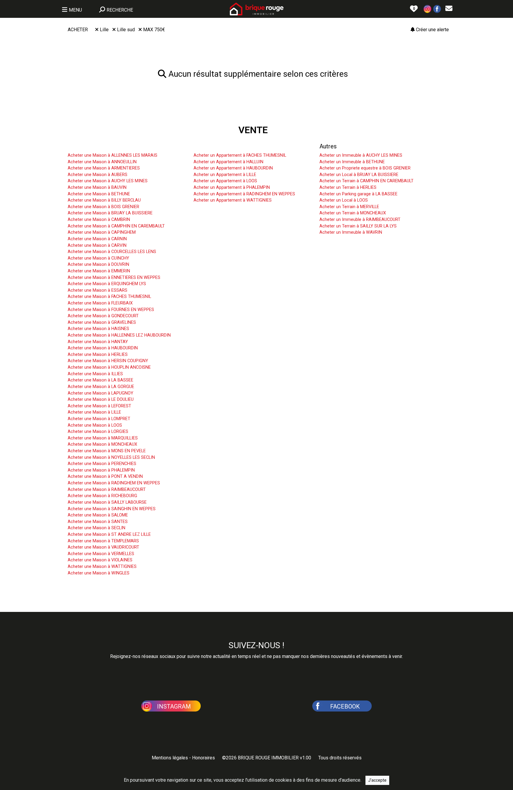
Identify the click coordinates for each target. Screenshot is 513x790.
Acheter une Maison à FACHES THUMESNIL (109, 296)
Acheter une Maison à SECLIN (96, 527)
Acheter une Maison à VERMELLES (101, 553)
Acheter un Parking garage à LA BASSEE (358, 194)
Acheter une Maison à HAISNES (98, 328)
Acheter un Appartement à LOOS (225, 180)
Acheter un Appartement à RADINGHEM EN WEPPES (244, 194)
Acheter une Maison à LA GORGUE (101, 386)
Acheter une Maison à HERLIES (98, 354)
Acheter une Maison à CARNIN (97, 238)
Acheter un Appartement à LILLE (225, 174)
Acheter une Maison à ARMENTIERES (104, 168)
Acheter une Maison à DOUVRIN (98, 264)
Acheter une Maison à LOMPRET (99, 418)
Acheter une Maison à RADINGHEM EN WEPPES (114, 483)
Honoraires (203, 758)
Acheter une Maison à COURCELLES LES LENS (112, 251)
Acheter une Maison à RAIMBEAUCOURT (107, 489)
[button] (427, 8)
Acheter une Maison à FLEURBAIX (100, 303)
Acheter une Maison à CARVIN (97, 245)
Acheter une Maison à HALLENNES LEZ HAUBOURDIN (119, 335)
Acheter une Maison (94, 146)
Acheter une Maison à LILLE (94, 412)
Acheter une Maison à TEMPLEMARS (103, 541)
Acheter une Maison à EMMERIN (99, 271)
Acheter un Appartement (225, 146)
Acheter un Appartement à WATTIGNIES (233, 200)
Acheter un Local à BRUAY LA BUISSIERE (358, 174)
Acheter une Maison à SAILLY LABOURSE (107, 502)
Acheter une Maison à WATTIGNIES (102, 566)
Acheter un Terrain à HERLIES (347, 187)
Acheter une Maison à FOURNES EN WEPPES (111, 309)
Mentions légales (170, 758)
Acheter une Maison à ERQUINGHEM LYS (107, 283)
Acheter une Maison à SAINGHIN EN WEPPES (112, 508)
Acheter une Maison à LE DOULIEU (101, 399)
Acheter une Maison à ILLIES (95, 373)
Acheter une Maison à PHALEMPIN (101, 470)
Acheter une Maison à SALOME (98, 515)
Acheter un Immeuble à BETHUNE (352, 161)
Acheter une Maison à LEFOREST (99, 406)
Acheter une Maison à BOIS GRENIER (103, 206)
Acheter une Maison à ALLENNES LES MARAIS (112, 155)
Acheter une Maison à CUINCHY (98, 258)
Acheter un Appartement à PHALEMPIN (232, 187)
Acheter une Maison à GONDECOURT (103, 315)
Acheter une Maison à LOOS (95, 425)
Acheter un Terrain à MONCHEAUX (352, 213)
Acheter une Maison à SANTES (98, 521)
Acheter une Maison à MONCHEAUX (102, 444)
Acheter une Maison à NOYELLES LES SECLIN (111, 457)
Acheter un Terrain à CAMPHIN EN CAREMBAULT (366, 180)
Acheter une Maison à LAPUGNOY (100, 393)
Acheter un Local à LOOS (343, 200)
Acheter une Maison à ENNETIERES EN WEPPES (114, 277)
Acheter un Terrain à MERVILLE (349, 206)
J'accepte (377, 780)
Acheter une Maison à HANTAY (98, 341)
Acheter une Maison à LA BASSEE (100, 380)
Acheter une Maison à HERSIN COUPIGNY (108, 360)
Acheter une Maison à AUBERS (97, 174)
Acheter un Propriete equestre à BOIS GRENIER (365, 168)
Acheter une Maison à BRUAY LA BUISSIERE (110, 213)
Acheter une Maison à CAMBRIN (99, 219)
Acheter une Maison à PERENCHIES (102, 463)
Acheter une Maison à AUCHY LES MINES (108, 180)
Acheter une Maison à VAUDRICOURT (103, 547)
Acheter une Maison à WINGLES (98, 573)
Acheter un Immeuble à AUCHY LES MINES (360, 155)
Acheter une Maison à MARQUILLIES (103, 438)
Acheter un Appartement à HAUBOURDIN (233, 168)
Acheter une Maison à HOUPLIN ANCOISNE (109, 367)
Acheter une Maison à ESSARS (97, 290)
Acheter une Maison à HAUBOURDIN (103, 348)
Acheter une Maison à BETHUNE (99, 194)
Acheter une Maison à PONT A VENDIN (105, 476)
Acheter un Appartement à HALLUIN (228, 161)
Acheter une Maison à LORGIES (98, 431)
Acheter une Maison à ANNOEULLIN (102, 161)
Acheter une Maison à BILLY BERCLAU (104, 200)
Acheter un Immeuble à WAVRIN (350, 232)
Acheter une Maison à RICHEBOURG (102, 495)
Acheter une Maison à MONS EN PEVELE (107, 450)
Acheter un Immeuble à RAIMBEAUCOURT (359, 219)
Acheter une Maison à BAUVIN (97, 187)
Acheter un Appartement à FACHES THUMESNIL (240, 155)
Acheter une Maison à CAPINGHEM (102, 232)
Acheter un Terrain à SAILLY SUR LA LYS (358, 226)
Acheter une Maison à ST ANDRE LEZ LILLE (109, 534)
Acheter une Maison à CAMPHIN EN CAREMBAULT (116, 226)
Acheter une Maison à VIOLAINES (100, 560)
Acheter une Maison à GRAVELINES (102, 322)
